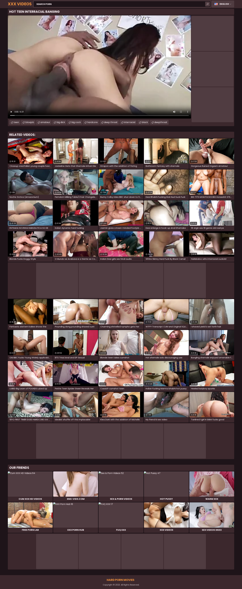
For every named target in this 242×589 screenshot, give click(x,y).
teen (16, 122)
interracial (129, 122)
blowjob (29, 122)
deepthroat (160, 122)
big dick (61, 122)
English (224, 4)
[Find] (207, 4)
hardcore (92, 122)
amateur (45, 122)
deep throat (110, 122)
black (145, 122)
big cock (76, 122)
